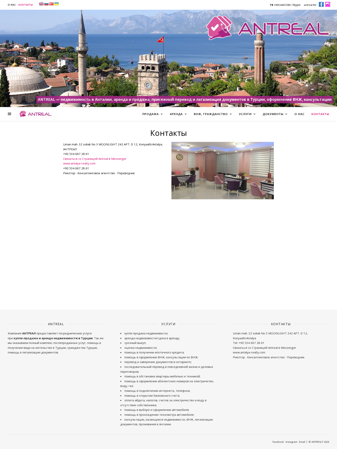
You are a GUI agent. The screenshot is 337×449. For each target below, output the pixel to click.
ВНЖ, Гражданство (211, 114)
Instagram (291, 442)
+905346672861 (281, 5)
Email (302, 442)
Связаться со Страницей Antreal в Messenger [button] (95, 159)
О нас (12, 4)
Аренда (176, 114)
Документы (273, 114)
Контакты (26, 4)
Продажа (150, 114)
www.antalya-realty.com (79, 163)
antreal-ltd (310, 5)
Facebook (278, 442)
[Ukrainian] (56, 3)
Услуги (245, 114)
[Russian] (46, 3)
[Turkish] (51, 3)
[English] (41, 3)
